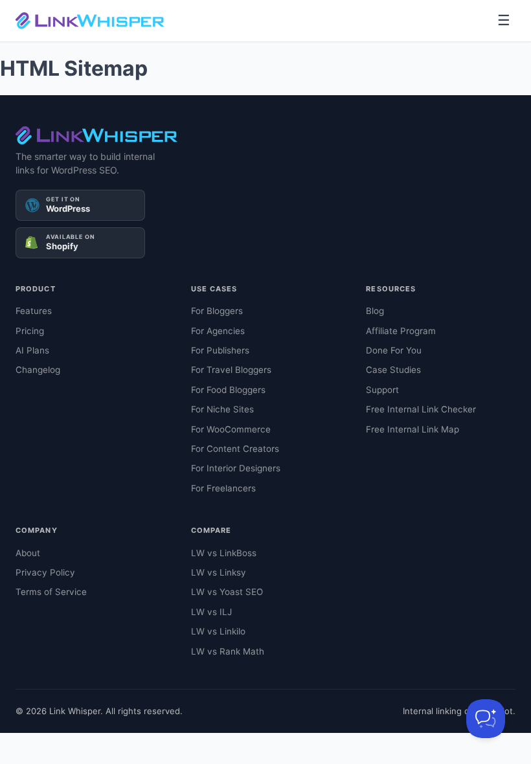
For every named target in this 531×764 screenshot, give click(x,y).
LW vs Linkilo (218, 631)
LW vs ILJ (211, 612)
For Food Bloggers (228, 390)
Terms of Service (51, 592)
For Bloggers (217, 311)
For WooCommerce (231, 429)
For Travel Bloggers (231, 370)
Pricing (30, 331)
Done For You (394, 350)
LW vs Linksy (218, 572)
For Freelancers (223, 488)
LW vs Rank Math (227, 651)
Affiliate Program (401, 331)
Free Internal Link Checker (421, 409)
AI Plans (32, 350)
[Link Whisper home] (90, 20)
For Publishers (220, 350)
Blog (375, 311)
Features (34, 311)
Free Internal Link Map (412, 429)
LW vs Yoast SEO (227, 592)
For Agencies (218, 331)
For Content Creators (235, 449)
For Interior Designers (235, 468)
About (28, 553)
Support (382, 390)
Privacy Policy (45, 572)
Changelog (38, 370)
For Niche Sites (222, 409)
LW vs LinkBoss (223, 553)
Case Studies (393, 370)
